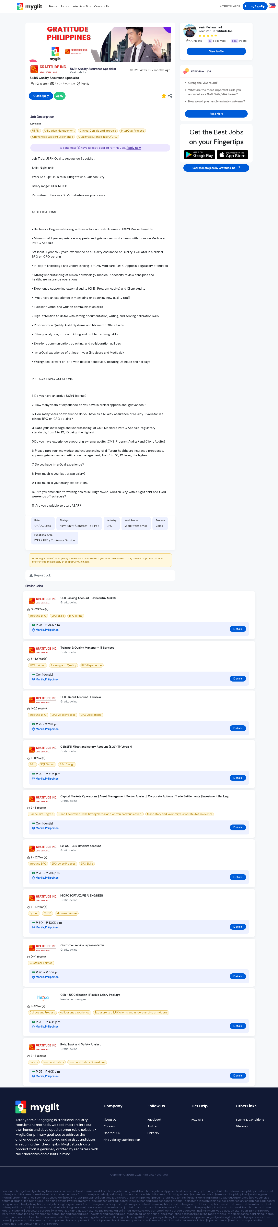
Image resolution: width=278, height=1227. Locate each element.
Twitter (153, 1126)
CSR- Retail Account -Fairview (80, 697)
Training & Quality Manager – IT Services (87, 647)
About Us (110, 1119)
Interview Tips (82, 6)
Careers (109, 1126)
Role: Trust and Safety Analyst (80, 1044)
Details (238, 629)
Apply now (134, 147)
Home (53, 6)
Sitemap (242, 1126)
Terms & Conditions (250, 1119)
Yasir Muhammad (210, 27)
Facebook (154, 1119)
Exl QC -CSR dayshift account (80, 846)
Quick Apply (41, 96)
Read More (216, 114)
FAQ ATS (197, 1119)
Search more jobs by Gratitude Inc (214, 168)
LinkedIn (153, 1133)
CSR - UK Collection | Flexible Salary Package (90, 995)
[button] (272, 6)
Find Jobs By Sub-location (122, 1140)
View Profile (216, 51)
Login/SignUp (255, 6)
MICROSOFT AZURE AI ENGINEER (81, 895)
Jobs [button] (63, 6)
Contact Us (101, 6)
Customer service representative (82, 945)
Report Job (42, 575)
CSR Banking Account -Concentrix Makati (88, 598)
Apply (59, 96)
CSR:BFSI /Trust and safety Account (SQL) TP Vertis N (96, 746)
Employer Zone (230, 6)
